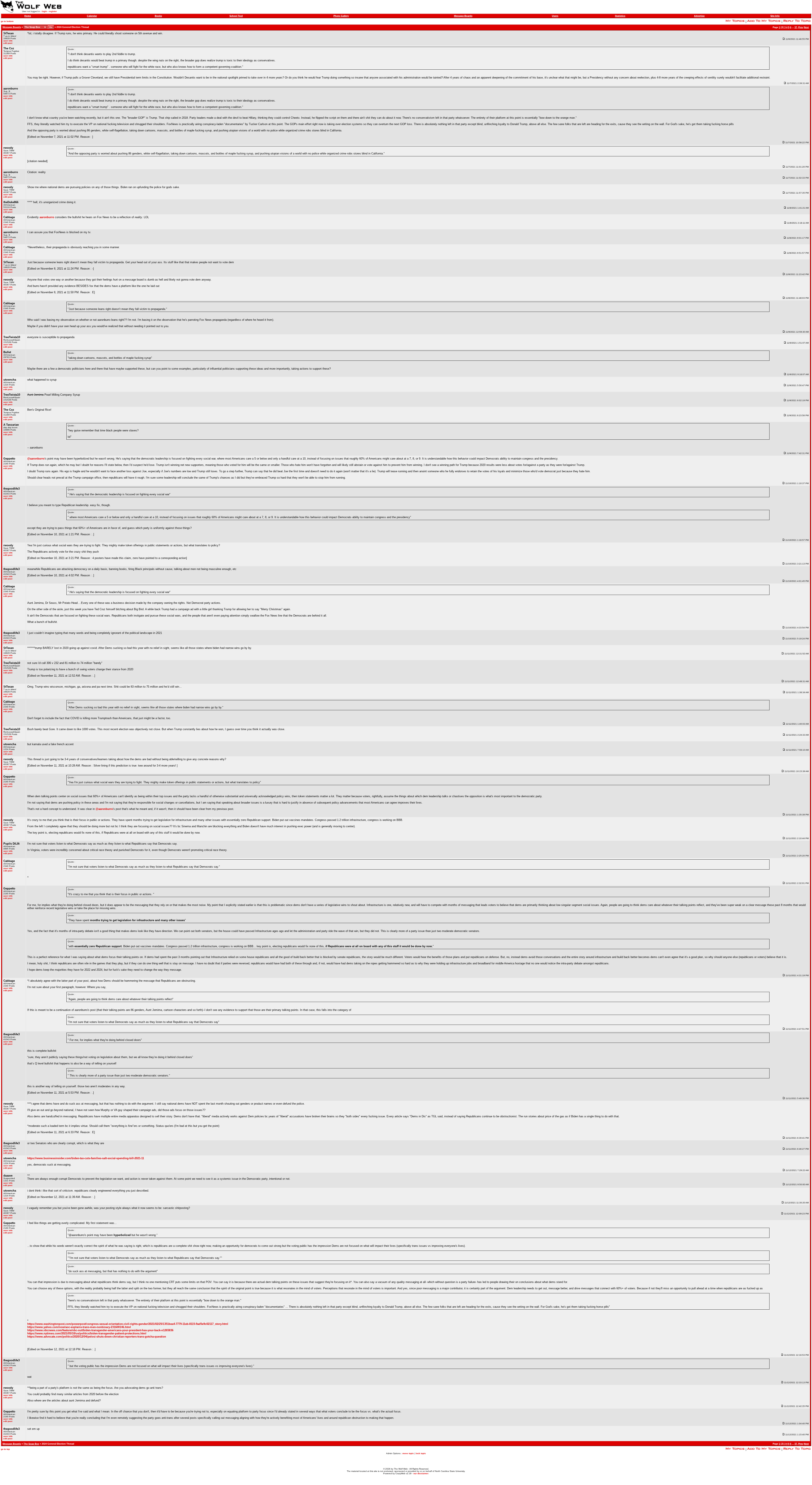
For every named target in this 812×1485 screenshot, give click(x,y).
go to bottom (7, 21)
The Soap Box (31, 1443)
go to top (5, 1449)
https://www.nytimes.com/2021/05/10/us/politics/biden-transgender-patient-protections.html (86, 1333)
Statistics (620, 16)
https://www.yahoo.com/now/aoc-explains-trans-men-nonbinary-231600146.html (79, 1327)
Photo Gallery (341, 16)
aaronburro (47, 217)
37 (795, 27)
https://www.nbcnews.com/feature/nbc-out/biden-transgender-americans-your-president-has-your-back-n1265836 (100, 1330)
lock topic (421, 1453)
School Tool (236, 16)
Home (27, 16)
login (44, 11)
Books (158, 16)
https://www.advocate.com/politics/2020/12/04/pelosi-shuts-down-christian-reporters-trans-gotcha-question (96, 1336)
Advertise (699, 16)
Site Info (775, 16)
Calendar (92, 16)
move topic (408, 1453)
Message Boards (463, 16)
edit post (7, 43)
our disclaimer (420, 1473)
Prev (800, 27)
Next (806, 27)
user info (7, 41)
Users (555, 16)
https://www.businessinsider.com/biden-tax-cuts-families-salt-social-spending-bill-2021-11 (85, 1158)
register (53, 11)
